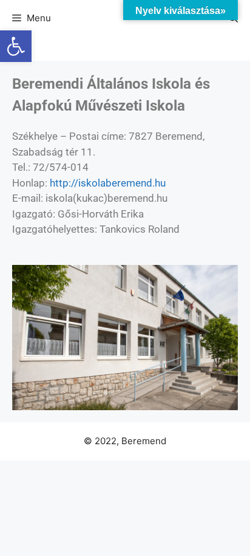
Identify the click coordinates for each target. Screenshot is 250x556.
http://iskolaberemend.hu (108, 183)
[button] (16, 46)
